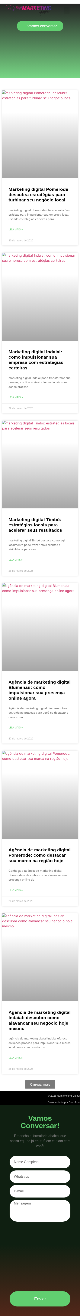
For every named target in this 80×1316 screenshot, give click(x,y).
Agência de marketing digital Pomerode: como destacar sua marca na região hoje (40, 855)
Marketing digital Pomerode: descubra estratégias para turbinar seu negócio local (39, 194)
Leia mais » (16, 229)
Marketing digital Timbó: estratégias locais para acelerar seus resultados (35, 525)
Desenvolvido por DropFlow (64, 1102)
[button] (67, 10)
